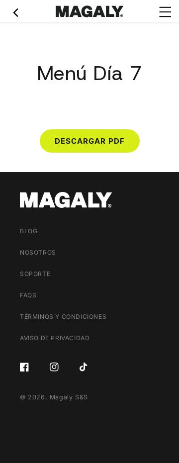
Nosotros (38, 252)
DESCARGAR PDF (90, 141)
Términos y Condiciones (63, 316)
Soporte (35, 274)
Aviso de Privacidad (55, 338)
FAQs (28, 295)
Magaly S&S (69, 397)
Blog (28, 231)
